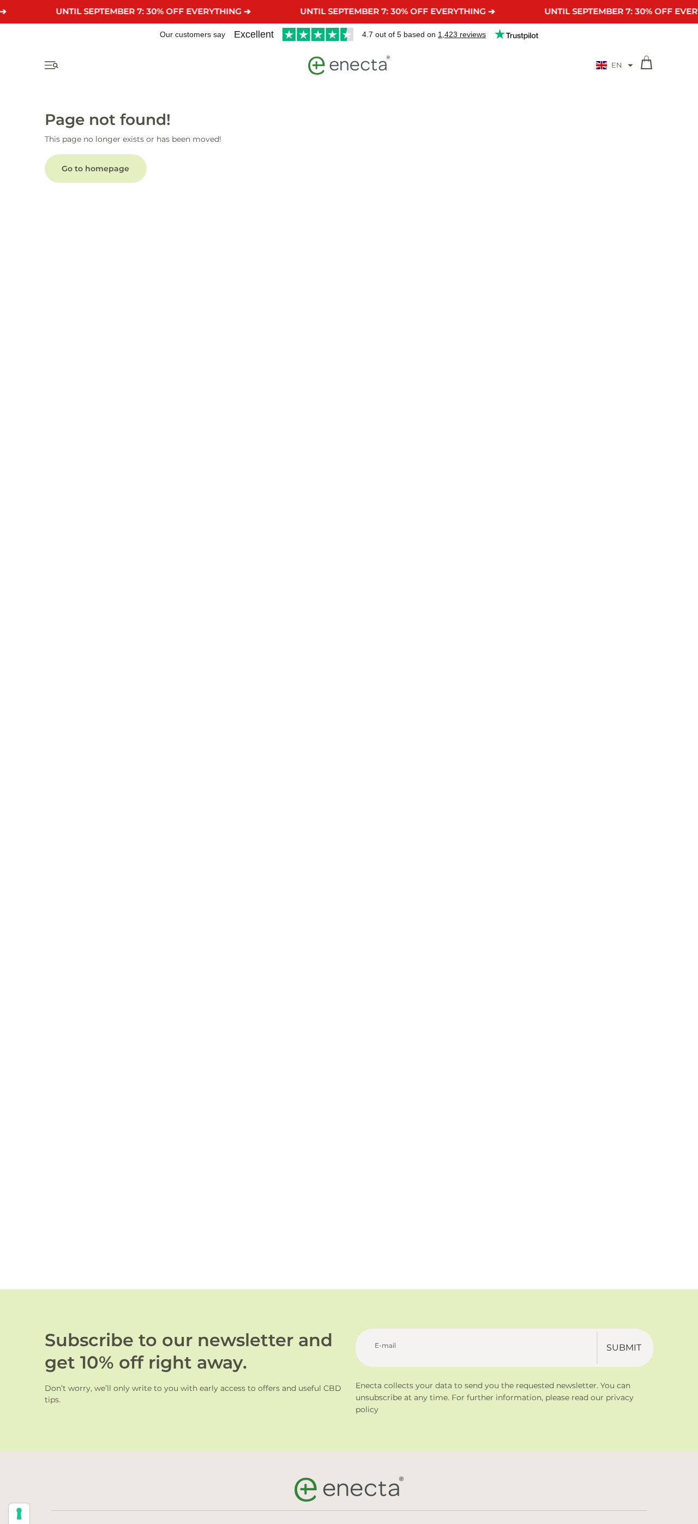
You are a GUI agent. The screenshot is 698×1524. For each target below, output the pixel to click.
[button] (614, 65)
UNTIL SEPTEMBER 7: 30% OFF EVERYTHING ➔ (153, 11)
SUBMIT (623, 1347)
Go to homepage (95, 168)
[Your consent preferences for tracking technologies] (19, 1513)
